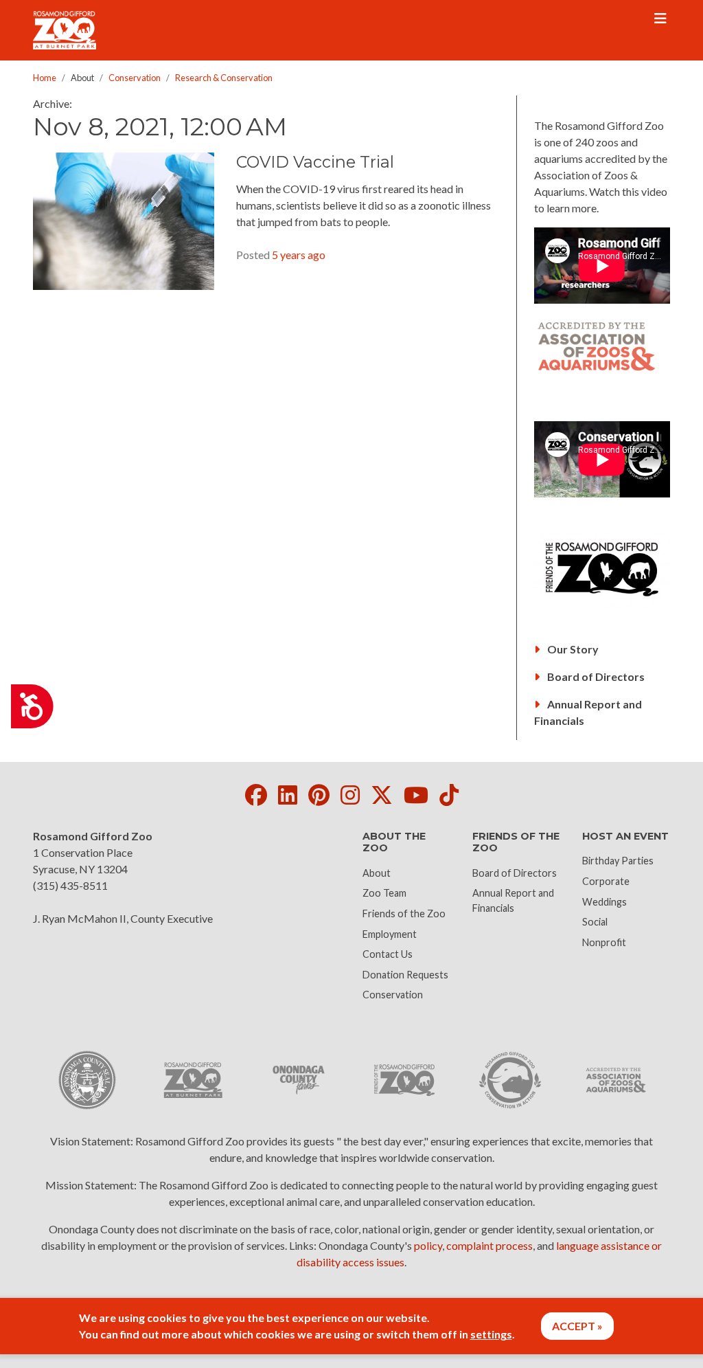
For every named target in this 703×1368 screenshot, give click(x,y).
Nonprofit (604, 942)
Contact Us (387, 954)
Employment (389, 934)
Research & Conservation (224, 77)
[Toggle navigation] (660, 18)
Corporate (606, 881)
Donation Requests (405, 974)
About (376, 873)
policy (428, 1245)
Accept (573, 1325)
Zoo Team (384, 893)
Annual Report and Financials (588, 712)
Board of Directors (595, 676)
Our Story (572, 648)
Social (595, 922)
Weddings (604, 902)
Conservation (134, 77)
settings (491, 1334)
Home (44, 77)
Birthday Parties (618, 860)
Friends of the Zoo (404, 913)
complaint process (489, 1245)
